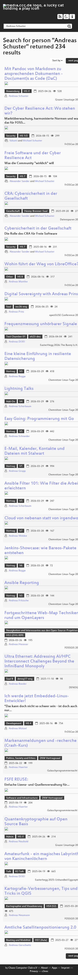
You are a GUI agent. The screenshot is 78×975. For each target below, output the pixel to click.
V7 (20, 531)
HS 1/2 (24, 136)
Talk (8, 871)
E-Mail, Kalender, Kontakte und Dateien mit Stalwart (34, 451)
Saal (8, 306)
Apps (54, 968)
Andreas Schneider (19, 436)
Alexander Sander (20, 181)
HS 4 (28, 723)
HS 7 (22, 176)
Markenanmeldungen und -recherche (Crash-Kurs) (40, 743)
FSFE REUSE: (16, 779)
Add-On (10, 401)
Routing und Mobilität (18, 940)
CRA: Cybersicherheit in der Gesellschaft (30, 196)
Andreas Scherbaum (20, 406)
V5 (20, 431)
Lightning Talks (18, 388)
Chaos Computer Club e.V (22, 968)
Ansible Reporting (21, 583)
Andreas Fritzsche (19, 600)
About (44, 968)
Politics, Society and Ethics (20, 758)
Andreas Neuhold (18, 841)
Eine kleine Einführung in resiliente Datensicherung (37, 356)
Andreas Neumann (19, 915)
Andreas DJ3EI (17, 341)
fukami (13, 140)
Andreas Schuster (18, 96)
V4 (20, 401)
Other (9, 277)
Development (13, 723)
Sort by (56, 60)
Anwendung (12, 91)
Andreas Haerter (18, 767)
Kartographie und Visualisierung (24, 906)
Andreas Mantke (18, 281)
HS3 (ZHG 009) (14, 635)
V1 (20, 466)
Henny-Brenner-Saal (35, 211)
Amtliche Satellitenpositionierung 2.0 (40, 927)
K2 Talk (19, 871)
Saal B (9, 679)
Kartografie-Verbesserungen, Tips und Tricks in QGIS (41, 891)
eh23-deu (35, 336)
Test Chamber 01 (15, 336)
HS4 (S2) (51, 906)
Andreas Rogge (17, 376)
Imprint (65, 968)
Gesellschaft (13, 211)
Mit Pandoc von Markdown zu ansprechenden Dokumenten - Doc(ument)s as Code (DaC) (33, 74)
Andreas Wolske (18, 536)
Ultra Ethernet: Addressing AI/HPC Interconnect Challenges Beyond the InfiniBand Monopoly (39, 661)
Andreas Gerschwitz (20, 945)
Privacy (34, 971)
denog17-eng (24, 679)
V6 (20, 565)
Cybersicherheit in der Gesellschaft (37, 228)
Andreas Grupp (17, 471)
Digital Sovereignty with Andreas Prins (41, 294)
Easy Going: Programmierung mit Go (39, 419)
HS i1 (27, 91)
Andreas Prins (16, 311)
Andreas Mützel (18, 728)
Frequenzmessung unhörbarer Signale (40, 324)
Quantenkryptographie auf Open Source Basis (35, 822)
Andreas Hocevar (18, 644)
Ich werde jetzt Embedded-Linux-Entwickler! (36, 699)
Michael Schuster (32, 140)
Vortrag (10, 371)
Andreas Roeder (18, 684)
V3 (20, 371)
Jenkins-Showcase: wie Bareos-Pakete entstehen (40, 551)
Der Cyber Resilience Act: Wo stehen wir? (39, 111)
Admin (9, 836)
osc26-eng (21, 306)
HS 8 (20, 277)
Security (10, 136)
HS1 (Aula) (41, 940)
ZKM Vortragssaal (50, 758)
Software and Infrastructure (22, 798)
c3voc (45, 971)
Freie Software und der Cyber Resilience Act (32, 156)
